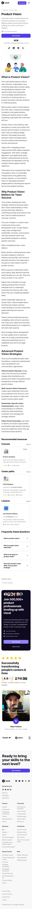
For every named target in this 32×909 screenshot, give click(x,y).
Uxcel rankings (21, 814)
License (4, 900)
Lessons (4, 816)
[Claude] (5, 789)
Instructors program (8, 837)
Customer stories (22, 834)
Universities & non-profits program (7, 843)
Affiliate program (22, 860)
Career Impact (21, 819)
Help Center (5, 798)
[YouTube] (22, 781)
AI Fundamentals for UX (8, 876)
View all (28, 444)
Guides (4, 834)
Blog (3, 829)
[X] (23, 48)
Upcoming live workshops (21, 807)
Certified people (21, 816)
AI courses (5, 862)
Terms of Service (7, 894)
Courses (4, 807)
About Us (4, 793)
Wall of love (20, 821)
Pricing (4, 821)
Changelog (5, 795)
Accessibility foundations (5, 870)
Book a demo (21, 837)
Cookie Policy (6, 897)
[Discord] (29, 781)
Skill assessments (7, 819)
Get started (22, 3)
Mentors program (7, 840)
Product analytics (7, 880)
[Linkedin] (14, 48)
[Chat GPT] (3, 789)
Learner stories (21, 811)
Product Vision (13, 10)
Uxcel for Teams (21, 829)
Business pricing (21, 832)
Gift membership (22, 857)
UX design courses (7, 855)
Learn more (16, 646)
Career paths (6, 809)
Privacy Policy (6, 891)
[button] (16, 538)
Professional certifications (6, 813)
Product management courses (8, 858)
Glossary (4, 832)
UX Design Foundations (5, 865)
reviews (4, 685)
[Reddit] (18, 48)
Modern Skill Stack (22, 855)
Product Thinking (7, 583)
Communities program (8, 847)
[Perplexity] (10, 789)
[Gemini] (8, 789)
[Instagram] (19, 781)
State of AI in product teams (23, 840)
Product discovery (7, 873)
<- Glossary (4, 10)
